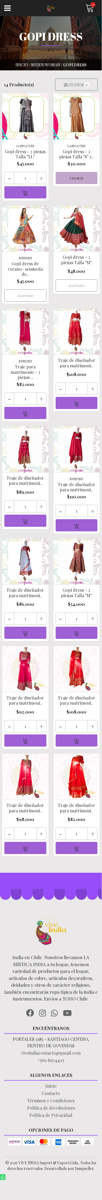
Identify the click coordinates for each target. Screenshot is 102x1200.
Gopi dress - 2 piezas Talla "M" (76, 259)
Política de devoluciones (51, 1108)
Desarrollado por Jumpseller (69, 1168)
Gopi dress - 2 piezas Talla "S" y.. (76, 154)
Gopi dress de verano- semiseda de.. (25, 269)
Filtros (78, 84)
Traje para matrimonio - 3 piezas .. (25, 372)
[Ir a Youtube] (69, 1012)
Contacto (51, 1093)
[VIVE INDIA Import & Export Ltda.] (51, 8)
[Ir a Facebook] (32, 1012)
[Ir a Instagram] (44, 1012)
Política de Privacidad (50, 1115)
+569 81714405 (50, 1060)
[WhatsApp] (56, 1012)
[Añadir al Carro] (25, 192)
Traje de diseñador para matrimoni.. (76, 362)
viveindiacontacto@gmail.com (51, 1053)
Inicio (50, 1086)
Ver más (76, 178)
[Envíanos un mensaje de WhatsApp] (2, 1177)
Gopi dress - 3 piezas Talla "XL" (25, 154)
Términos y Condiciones (51, 1100)
